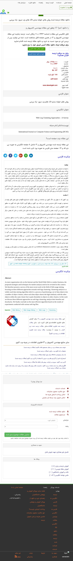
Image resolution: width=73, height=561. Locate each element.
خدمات (59, 3)
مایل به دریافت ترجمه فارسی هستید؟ (60, 54)
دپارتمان (66, 420)
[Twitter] (15, 155)
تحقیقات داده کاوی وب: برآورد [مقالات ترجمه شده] (51, 351)
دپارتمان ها (22, 3)
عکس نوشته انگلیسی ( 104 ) (59, 475)
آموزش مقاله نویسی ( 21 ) (60, 469)
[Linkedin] (31, 155)
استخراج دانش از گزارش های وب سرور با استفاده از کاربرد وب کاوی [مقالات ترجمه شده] (40, 358)
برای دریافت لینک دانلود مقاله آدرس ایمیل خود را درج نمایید (45, 45)
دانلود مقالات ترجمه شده (57, 412)
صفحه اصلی (68, 3)
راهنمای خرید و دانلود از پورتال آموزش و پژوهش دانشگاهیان (37, 502)
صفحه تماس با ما (17, 487)
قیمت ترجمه (49, 3)
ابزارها (43, 553)
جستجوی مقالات (60, 415)
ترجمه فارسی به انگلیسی (54, 509)
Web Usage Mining (29, 310)
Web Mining (16, 310)
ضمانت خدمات (60, 388)
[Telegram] (5, 155)
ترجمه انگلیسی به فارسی (53, 498)
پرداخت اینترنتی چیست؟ (37, 509)
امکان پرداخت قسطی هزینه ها (56, 395)
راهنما (41, 3)
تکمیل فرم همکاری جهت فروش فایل (57, 452)
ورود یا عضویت (65, 7)
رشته (67, 426)
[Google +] (21, 155)
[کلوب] (26, 155)
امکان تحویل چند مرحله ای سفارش (54, 398)
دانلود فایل (32, 3)
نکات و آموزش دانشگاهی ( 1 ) (59, 472)
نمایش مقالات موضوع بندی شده (17, 434)
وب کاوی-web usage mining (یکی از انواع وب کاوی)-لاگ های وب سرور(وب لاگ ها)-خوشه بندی (38, 264)
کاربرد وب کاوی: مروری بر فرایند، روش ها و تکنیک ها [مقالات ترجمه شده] (45, 362)
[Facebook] (10, 155)
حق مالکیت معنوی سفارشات (56, 391)
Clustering (52, 310)
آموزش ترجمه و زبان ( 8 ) (60, 466)
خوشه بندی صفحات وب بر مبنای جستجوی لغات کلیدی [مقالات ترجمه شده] (45, 347)
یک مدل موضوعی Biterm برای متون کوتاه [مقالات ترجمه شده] (48, 354)
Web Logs (42, 310)
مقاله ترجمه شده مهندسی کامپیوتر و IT (50, 319)
